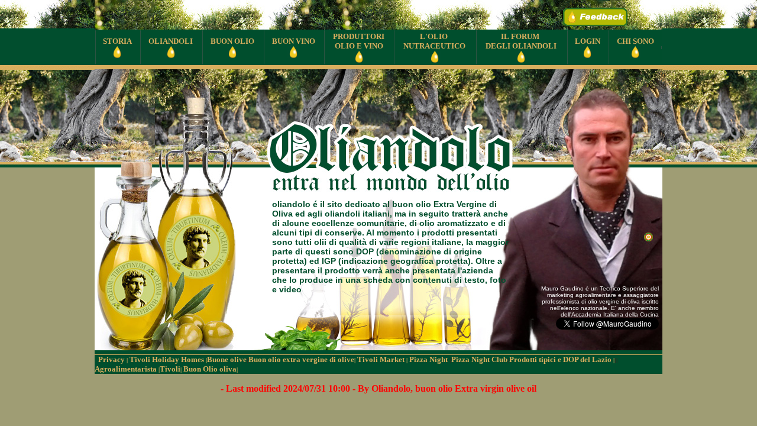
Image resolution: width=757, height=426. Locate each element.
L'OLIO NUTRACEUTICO (434, 41)
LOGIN (587, 41)
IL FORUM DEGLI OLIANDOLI (521, 41)
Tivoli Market (381, 359)
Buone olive (227, 359)
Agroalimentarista (127, 368)
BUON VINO (293, 41)
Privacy (112, 359)
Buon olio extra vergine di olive (301, 359)
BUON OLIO (232, 41)
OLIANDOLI (170, 41)
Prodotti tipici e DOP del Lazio (561, 359)
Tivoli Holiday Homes (167, 359)
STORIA (117, 41)
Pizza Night (429, 359)
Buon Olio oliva (210, 368)
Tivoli (171, 368)
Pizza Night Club (479, 359)
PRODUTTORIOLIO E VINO (358, 41)
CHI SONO (635, 41)
